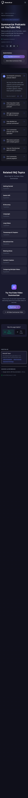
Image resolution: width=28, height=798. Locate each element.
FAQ (2, 13)
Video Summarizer (10, 13)
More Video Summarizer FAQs (14, 61)
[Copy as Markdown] (17, 46)
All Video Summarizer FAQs (15, 312)
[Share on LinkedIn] (10, 46)
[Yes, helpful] (18, 96)
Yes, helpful (9, 332)
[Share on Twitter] (7, 46)
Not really (21, 332)
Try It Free (13, 307)
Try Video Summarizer (14, 56)
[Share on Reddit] (14, 46)
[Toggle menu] (25, 2)
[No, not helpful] (21, 96)
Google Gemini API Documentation (14, 372)
